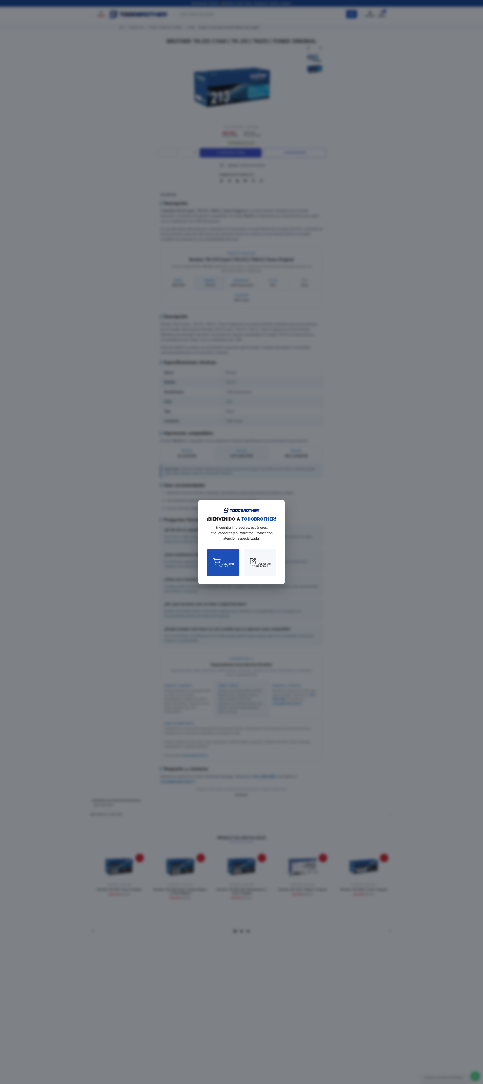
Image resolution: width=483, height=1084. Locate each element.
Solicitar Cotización (261, 565)
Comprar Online (226, 565)
